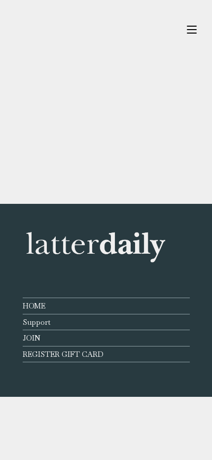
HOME (34, 305)
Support (36, 322)
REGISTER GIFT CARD (63, 354)
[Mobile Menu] (192, 29)
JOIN (31, 338)
